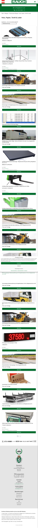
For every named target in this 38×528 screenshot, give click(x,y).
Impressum (25, 270)
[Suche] (35, 5)
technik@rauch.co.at (19, 488)
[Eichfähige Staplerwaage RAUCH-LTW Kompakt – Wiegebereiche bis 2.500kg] (19, 180)
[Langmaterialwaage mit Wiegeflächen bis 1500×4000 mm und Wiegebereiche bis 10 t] (19, 398)
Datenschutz (19, 502)
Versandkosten (6, 44)
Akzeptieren (19, 263)
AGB (19, 501)
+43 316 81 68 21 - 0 (20, 10)
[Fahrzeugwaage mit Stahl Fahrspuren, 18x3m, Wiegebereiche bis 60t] (19, 238)
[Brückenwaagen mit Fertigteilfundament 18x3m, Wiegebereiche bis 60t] (19, 99)
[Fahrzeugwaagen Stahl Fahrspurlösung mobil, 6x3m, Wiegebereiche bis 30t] (19, 317)
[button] (34, 1)
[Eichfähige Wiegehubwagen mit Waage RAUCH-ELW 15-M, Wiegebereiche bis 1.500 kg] (19, 202)
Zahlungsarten (19, 493)
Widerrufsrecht (19, 496)
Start (3, 13)
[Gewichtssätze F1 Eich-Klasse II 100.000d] (19, 378)
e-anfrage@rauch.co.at (19, 7)
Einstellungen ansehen (19, 268)
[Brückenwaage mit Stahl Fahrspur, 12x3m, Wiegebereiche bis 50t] (19, 79)
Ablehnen (19, 265)
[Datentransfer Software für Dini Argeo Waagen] (19, 118)
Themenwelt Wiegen (13, 13)
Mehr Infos (19, 46)
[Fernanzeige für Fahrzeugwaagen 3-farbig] (19, 337)
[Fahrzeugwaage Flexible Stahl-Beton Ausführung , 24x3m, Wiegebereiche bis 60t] (19, 219)
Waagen (6, 13)
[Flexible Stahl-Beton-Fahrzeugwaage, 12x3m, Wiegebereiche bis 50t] (19, 359)
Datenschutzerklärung (14, 270)
